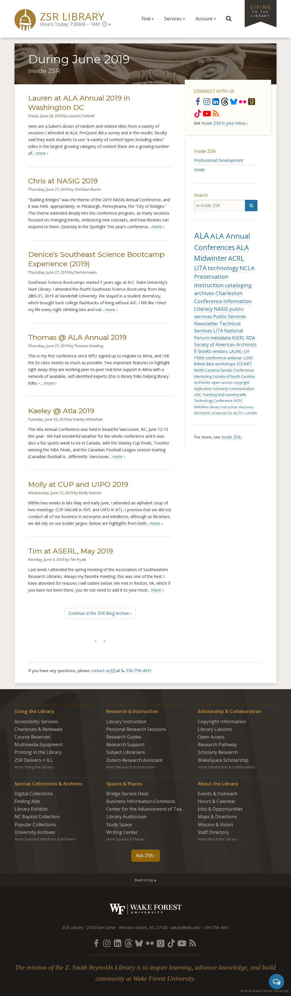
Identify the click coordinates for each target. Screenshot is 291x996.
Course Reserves (32, 737)
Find (146, 19)
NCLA (247, 268)
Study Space (119, 824)
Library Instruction (126, 721)
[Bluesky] (234, 101)
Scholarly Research (218, 752)
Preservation (211, 276)
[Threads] (225, 101)
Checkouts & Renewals (38, 729)
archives (204, 293)
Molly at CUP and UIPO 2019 (78, 484)
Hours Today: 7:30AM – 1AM (70, 24)
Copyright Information (222, 721)
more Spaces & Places (125, 839)
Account (204, 19)
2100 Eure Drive (101, 927)
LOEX (248, 357)
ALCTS (238, 413)
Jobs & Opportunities (220, 809)
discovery (246, 407)
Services (173, 19)
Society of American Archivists (225, 344)
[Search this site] (229, 19)
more (41, 153)
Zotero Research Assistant (134, 760)
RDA (250, 338)
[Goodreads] (251, 101)
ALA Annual (230, 236)
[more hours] (106, 24)
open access (221, 382)
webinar (234, 357)
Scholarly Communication (233, 388)
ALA (201, 235)
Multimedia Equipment (38, 744)
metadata (220, 338)
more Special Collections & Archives (44, 839)
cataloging (238, 285)
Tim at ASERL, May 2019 (70, 551)
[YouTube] (207, 113)
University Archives (34, 832)
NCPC (238, 400)
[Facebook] (198, 101)
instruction (209, 285)
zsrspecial (218, 413)
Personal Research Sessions (136, 729)
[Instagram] (207, 101)
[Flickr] (243, 101)
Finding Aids (27, 801)
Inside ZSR (205, 151)
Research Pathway (217, 744)
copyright (241, 382)
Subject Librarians (125, 752)
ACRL (236, 258)
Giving (260, 11)
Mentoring (203, 376)
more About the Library (217, 839)
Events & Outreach (217, 793)
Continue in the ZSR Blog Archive (98, 613)
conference (215, 357)
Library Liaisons (215, 729)
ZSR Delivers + (33, 760)
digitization (203, 388)
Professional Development (218, 160)
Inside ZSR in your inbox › (224, 123)
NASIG (221, 309)
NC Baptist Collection (37, 816)
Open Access (211, 737)
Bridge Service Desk (127, 793)
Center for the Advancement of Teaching (149, 809)
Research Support (125, 744)
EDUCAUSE (202, 413)
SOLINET (244, 363)
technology (223, 268)
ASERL (238, 338)
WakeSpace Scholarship (223, 760)
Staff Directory (213, 832)
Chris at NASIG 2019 (62, 181)
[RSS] (216, 113)
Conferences (214, 247)
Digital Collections (33, 793)
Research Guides (124, 737)
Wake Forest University (145, 909)
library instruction (224, 407)
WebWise (201, 407)
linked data (204, 363)
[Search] (251, 205)
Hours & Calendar (217, 801)
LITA (200, 268)
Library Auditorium (126, 816)
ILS (230, 413)
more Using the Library (33, 766)
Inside (199, 169)
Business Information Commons (140, 801)
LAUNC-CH (239, 351)
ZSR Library (72, 16)
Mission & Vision (215, 824)
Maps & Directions (217, 816)
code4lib (250, 413)
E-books (202, 351)
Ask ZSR (144, 855)
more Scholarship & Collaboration (226, 766)
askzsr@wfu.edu (186, 927)
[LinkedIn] (216, 101)
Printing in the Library (38, 752)
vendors (220, 351)
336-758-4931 (138, 670)
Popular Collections (35, 824)
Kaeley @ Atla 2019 (61, 410)
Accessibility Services (36, 721)
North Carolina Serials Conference (224, 370)
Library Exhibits (31, 809)
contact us (100, 670)
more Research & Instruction (130, 766)
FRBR (199, 357)
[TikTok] (198, 113)
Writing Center (122, 832)
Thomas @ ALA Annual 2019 (77, 337)
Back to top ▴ (145, 879)
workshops (225, 363)
